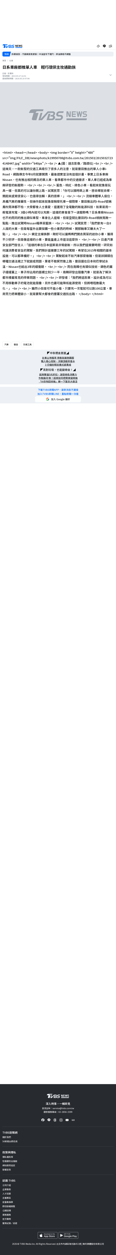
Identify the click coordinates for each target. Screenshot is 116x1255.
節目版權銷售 (8, 1206)
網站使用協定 (8, 1165)
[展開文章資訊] (111, 75)
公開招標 (6, 1210)
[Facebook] (43, 1120)
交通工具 (27, 344)
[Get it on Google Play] (68, 1235)
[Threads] (55, 1120)
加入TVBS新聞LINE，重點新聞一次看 (58, 394)
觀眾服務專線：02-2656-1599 (58, 1111)
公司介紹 (6, 1185)
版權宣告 (6, 1169)
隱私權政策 (7, 1156)
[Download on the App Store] (47, 1235)
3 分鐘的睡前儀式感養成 (58, 364)
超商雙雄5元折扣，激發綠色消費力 (58, 374)
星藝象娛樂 (7, 1202)
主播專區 (6, 1197)
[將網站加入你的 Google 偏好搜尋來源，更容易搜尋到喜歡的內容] (58, 399)
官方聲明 (6, 1218)
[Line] (49, 1120)
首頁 (4, 60)
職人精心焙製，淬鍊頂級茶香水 (58, 361)
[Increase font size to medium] (98, 46)
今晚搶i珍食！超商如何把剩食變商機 (58, 378)
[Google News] (73, 1120)
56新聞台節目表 (10, 1141)
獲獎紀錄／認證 (9, 1223)
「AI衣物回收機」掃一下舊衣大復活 (58, 381)
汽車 (6, 344)
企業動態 (6, 1189)
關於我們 (6, 1137)
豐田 (16, 344)
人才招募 (6, 1193)
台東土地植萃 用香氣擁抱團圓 (58, 357)
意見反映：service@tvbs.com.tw (58, 1108)
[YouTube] (67, 1120)
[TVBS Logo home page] (13, 46)
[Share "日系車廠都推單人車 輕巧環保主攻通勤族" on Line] (104, 46)
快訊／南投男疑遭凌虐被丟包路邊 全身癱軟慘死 (34, 54)
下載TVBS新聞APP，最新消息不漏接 (58, 390)
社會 (11, 60)
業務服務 (6, 1214)
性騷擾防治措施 (9, 1161)
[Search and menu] (110, 46)
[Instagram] (61, 1120)
